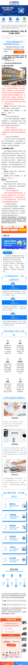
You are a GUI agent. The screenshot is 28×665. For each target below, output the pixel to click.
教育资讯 (24, 21)
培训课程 (10, 21)
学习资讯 (14, 610)
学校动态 (17, 21)
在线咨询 (12, 613)
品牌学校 (3, 21)
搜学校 (8, 26)
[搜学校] (14, 4)
